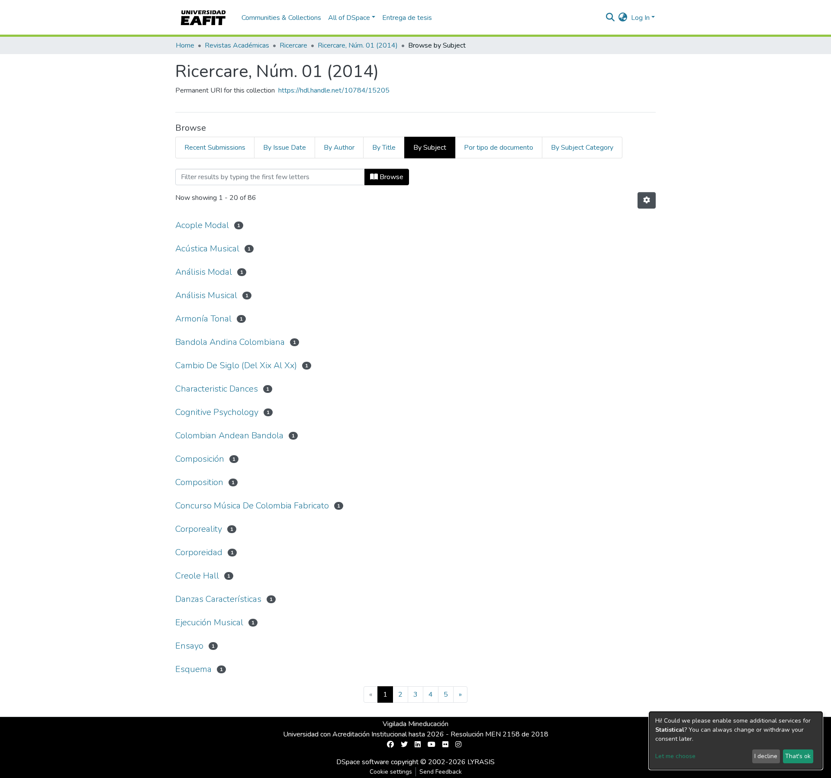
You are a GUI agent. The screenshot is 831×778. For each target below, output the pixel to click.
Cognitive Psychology (216, 412)
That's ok (798, 756)
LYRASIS (481, 762)
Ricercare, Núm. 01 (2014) (358, 45)
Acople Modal (202, 225)
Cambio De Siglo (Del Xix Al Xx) (236, 365)
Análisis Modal (203, 272)
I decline (765, 756)
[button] (623, 18)
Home (185, 45)
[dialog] (735, 740)
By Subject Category (582, 147)
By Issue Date (284, 147)
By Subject (429, 147)
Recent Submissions (214, 147)
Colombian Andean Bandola (229, 435)
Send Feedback (440, 772)
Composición (199, 459)
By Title (384, 147)
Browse (390, 177)
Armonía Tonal (203, 319)
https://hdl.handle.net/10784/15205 (334, 90)
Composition (199, 482)
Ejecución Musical (209, 622)
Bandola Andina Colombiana (230, 342)
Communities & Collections (281, 18)
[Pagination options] (647, 200)
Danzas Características (218, 599)
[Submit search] (610, 18)
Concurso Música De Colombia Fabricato (252, 505)
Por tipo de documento (498, 147)
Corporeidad (198, 552)
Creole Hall (197, 576)
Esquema (193, 669)
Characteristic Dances (216, 389)
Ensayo (189, 646)
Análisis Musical (206, 295)
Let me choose (675, 756)
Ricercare (293, 45)
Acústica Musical (207, 248)
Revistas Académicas (237, 45)
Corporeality (198, 529)
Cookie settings (391, 772)
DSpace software (362, 762)
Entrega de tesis (407, 18)
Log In (640, 18)
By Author (339, 147)
